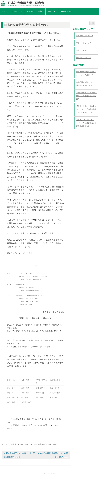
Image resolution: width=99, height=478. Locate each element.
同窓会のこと (17, 11)
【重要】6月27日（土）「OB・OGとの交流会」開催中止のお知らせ (86, 123)
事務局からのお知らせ (84, 36)
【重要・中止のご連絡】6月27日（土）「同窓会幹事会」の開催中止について (86, 109)
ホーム (4, 11)
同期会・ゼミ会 (17, 444)
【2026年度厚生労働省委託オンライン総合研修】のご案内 (86, 96)
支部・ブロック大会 (83, 43)
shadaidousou (51, 444)
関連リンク (52, 11)
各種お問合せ (66, 11)
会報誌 (41, 11)
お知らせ (30, 11)
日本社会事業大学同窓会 (49, 3)
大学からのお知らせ (83, 58)
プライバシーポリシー (49, 473)
